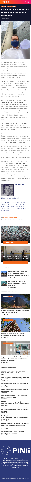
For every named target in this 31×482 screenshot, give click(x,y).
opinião (26, 219)
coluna (11, 219)
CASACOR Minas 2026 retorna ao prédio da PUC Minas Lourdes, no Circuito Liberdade (18, 273)
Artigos (4, 6)
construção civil (18, 219)
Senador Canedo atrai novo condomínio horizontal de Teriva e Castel (13, 371)
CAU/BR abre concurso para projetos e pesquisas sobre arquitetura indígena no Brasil (15, 402)
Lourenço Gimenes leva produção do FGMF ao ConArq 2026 (14, 384)
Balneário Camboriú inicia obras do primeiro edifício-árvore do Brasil (13, 334)
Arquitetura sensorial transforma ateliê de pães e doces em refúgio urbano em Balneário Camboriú (15, 358)
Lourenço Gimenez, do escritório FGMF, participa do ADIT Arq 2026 (13, 432)
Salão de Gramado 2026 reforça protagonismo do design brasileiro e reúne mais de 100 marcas (15, 425)
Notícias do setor (8, 296)
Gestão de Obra (12, 6)
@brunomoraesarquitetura (10, 198)
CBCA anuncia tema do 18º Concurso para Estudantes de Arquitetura (18, 283)
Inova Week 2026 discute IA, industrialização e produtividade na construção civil (15, 378)
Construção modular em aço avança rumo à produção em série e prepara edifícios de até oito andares (14, 417)
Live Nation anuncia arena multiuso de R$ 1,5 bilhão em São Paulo (15, 311)
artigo (6, 219)
